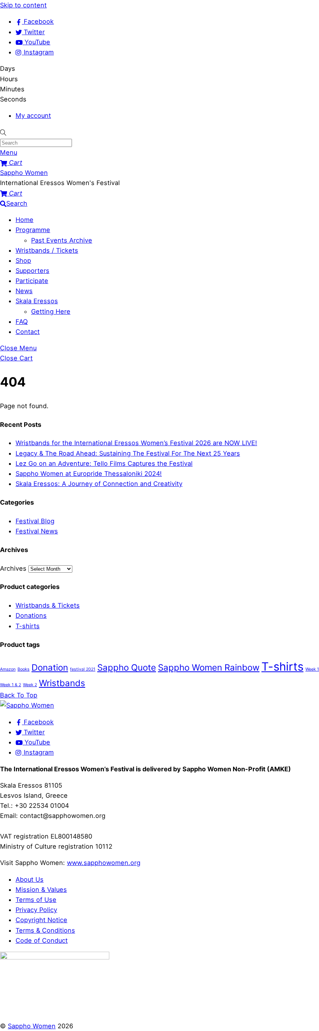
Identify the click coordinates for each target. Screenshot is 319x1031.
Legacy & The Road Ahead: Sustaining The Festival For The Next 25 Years (128, 453)
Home (24, 220)
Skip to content (23, 5)
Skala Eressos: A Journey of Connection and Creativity (99, 484)
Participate (32, 281)
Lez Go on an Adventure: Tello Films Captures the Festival (104, 463)
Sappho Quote (126, 667)
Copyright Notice (41, 920)
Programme (33, 230)
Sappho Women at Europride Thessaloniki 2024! (89, 473)
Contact (28, 332)
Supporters (32, 270)
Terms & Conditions (45, 930)
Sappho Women (32, 1026)
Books (24, 669)
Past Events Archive (61, 240)
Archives (13, 568)
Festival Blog (35, 521)
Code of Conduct (42, 940)
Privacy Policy (36, 910)
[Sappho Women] (27, 705)
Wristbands (62, 683)
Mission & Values (41, 889)
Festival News (37, 531)
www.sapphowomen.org (103, 863)
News (24, 291)
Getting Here (50, 311)
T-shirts (28, 626)
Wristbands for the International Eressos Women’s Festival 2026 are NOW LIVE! (136, 443)
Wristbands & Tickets (48, 605)
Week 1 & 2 (10, 684)
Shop (23, 260)
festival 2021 (82, 669)
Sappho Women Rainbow (208, 667)
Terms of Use (36, 899)
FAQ (22, 321)
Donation (50, 667)
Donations (31, 615)
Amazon (8, 669)
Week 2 (30, 684)
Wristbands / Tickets (47, 250)
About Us (30, 879)
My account (33, 115)
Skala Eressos (37, 301)
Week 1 (312, 669)
